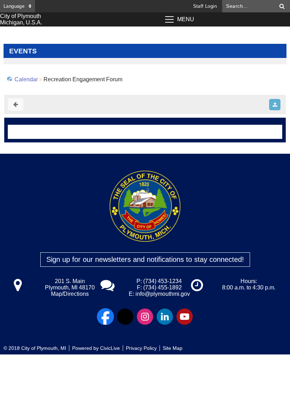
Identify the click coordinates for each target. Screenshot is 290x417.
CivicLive (110, 348)
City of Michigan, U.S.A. (21, 19)
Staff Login (205, 6)
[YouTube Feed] (184, 317)
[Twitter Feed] (125, 317)
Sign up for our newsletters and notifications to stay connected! (145, 259)
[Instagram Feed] (145, 317)
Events (23, 51)
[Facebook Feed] (105, 317)
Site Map (172, 348)
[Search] (282, 6)
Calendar (26, 79)
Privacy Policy (141, 348)
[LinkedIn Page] (165, 317)
